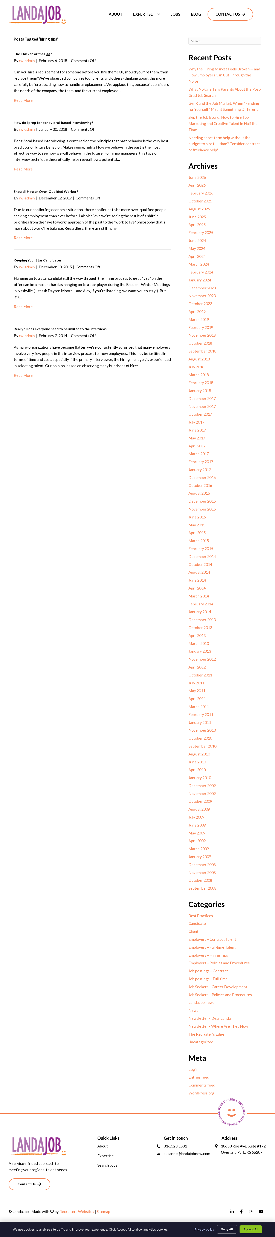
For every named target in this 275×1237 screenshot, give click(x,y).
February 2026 (200, 193)
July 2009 (196, 817)
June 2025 (197, 216)
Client (193, 931)
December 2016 (202, 477)
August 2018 (199, 359)
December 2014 (202, 556)
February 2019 (200, 327)
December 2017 (202, 398)
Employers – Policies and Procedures (219, 962)
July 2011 (196, 683)
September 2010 (202, 746)
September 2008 (202, 888)
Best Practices (200, 915)
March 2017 (198, 453)
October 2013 (200, 627)
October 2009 (200, 801)
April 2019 (197, 311)
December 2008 (202, 864)
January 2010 (199, 777)
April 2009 (197, 840)
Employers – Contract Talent (212, 939)
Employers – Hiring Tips (208, 955)
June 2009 (197, 825)
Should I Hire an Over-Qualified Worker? (46, 191)
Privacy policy (204, 1229)
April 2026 (197, 185)
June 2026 (197, 177)
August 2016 (199, 493)
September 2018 (202, 351)
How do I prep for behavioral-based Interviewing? (53, 122)
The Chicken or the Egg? (33, 54)
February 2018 (200, 382)
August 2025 (199, 209)
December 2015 (202, 501)
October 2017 (200, 414)
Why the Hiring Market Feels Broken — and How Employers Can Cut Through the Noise (224, 75)
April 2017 (197, 446)
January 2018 (199, 390)
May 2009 (196, 833)
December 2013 (202, 619)
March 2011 (198, 706)
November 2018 (202, 335)
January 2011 (199, 722)
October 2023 (200, 303)
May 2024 (196, 248)
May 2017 (196, 438)
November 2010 (202, 730)
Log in (193, 1069)
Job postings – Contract (208, 970)
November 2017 (202, 406)
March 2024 (198, 264)
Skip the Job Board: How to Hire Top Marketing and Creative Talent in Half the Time (223, 123)
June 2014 (197, 580)
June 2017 (197, 430)
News (193, 1010)
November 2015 (202, 509)
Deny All (227, 1229)
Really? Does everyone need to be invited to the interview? (60, 329)
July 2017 (196, 422)
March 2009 (198, 848)
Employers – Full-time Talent (212, 947)
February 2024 (200, 272)
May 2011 (196, 690)
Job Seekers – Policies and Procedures (220, 994)
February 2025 (200, 232)
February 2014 (200, 604)
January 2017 (199, 469)
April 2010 (197, 769)
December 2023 (202, 288)
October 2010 (200, 738)
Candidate (197, 923)
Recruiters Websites (76, 1211)
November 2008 (202, 872)
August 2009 (199, 809)
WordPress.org (201, 1093)
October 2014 (200, 564)
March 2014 (198, 596)
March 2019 (198, 319)
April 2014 (197, 588)
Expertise (105, 1155)
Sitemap (103, 1211)
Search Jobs (107, 1165)
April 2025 (197, 224)
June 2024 (197, 240)
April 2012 (197, 667)
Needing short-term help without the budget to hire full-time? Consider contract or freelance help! (224, 143)
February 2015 (200, 548)
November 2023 (202, 295)
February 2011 (200, 714)
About (102, 1146)
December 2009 (202, 785)
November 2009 (202, 793)
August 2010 (199, 754)
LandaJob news (201, 1002)
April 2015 (197, 532)
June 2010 (197, 762)
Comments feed (201, 1085)
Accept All (250, 1229)
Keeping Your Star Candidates (38, 260)
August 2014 (199, 572)
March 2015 (198, 540)
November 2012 (202, 659)
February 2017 (200, 461)
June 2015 (197, 517)
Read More (23, 100)
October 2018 (200, 343)
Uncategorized (200, 1041)
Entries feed (198, 1077)
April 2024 (197, 256)
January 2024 (199, 280)
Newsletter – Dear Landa (209, 1018)
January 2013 (199, 651)
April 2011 (197, 698)
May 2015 (196, 525)
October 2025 (200, 201)
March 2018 (198, 374)
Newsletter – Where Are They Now (218, 1026)
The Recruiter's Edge (206, 1034)
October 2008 (200, 880)
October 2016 (200, 485)
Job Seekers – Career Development (217, 986)
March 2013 (198, 643)
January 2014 (199, 611)
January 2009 (199, 856)
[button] (158, 14)
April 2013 (197, 635)
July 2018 (196, 367)
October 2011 (200, 675)
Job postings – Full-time (208, 978)
